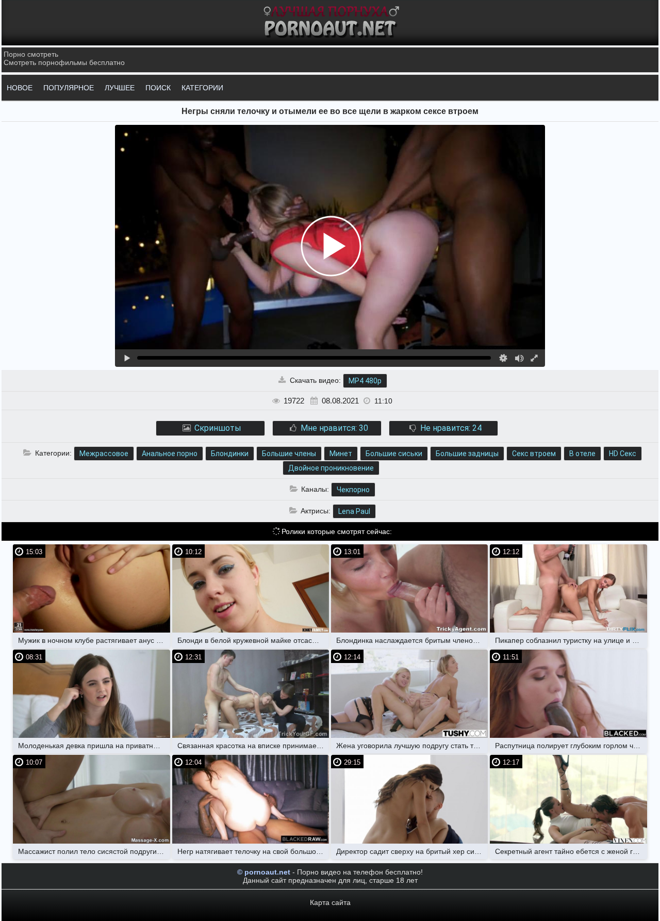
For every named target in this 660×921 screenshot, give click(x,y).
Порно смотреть (31, 54)
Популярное (68, 88)
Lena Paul (354, 511)
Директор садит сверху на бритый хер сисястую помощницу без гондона (412, 851)
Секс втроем (534, 453)
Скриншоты (216, 428)
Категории (202, 88)
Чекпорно (353, 490)
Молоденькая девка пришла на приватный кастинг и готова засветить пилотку (94, 745)
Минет (340, 453)
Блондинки (230, 453)
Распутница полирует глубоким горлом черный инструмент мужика (571, 745)
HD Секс (622, 453)
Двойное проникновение (331, 468)
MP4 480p (365, 381)
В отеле (582, 453)
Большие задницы (467, 453)
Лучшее (120, 88)
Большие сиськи (394, 453)
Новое (19, 88)
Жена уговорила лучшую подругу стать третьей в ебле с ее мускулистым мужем (412, 745)
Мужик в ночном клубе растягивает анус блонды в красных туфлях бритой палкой (94, 640)
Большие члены (289, 453)
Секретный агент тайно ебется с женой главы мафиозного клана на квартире (571, 851)
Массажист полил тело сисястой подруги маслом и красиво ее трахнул (94, 851)
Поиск (158, 88)
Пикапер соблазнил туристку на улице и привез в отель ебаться (571, 640)
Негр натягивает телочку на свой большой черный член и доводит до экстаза (253, 851)
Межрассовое (103, 453)
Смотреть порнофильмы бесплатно (64, 62)
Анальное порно (169, 453)
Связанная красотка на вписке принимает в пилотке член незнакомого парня (253, 745)
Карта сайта (330, 902)
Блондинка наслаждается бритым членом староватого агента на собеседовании (412, 640)
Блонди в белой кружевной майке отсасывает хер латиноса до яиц (253, 640)
